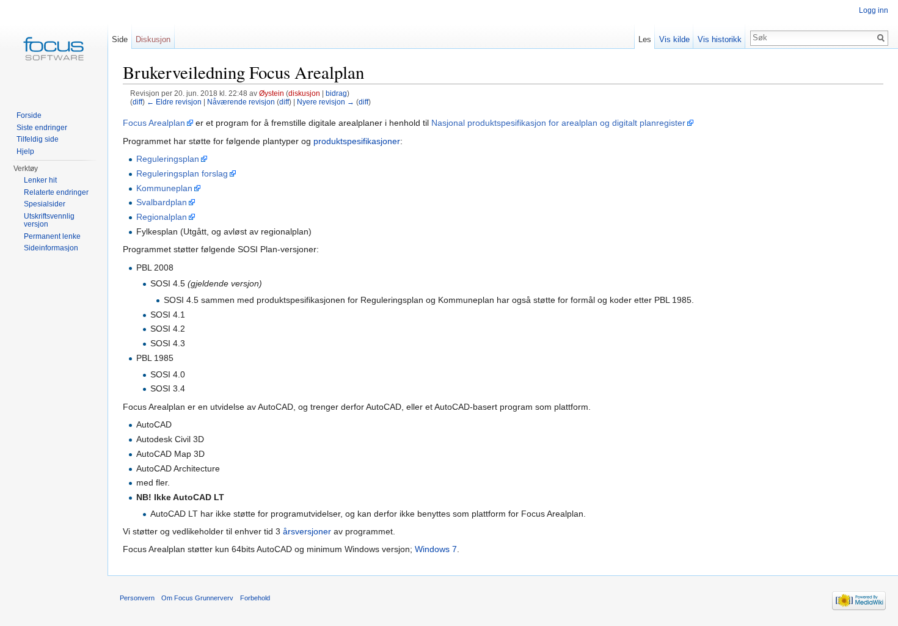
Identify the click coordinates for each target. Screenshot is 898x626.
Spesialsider (44, 204)
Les (644, 39)
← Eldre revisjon (174, 102)
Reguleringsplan (167, 159)
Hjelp (25, 151)
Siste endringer (41, 127)
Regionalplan (161, 217)
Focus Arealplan (154, 123)
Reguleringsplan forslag (182, 173)
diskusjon (304, 93)
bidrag (336, 93)
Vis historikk (720, 39)
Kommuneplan (164, 188)
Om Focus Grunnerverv (197, 598)
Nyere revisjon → (325, 102)
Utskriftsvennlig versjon (49, 220)
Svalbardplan (161, 202)
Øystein (271, 93)
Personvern (137, 598)
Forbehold (255, 598)
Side (120, 39)
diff (137, 102)
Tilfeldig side (37, 139)
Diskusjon (153, 39)
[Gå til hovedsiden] (54, 49)
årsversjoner (307, 531)
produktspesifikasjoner (356, 141)
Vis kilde (674, 39)
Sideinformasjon (51, 248)
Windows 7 (436, 549)
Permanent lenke (52, 236)
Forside (29, 115)
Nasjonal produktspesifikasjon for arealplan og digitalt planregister (558, 123)
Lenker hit (40, 180)
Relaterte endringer (56, 192)
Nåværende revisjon (241, 102)
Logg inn (873, 10)
